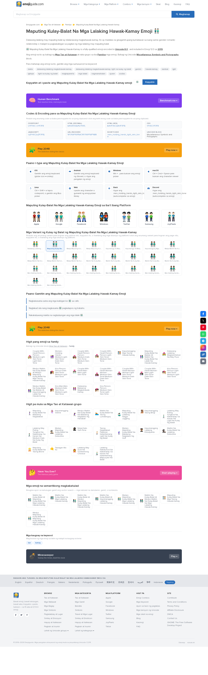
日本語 (121, 582)
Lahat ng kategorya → (84, 630)
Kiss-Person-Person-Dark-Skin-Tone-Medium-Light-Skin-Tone (58, 372)
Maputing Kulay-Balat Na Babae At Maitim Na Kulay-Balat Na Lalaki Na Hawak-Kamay (149, 357)
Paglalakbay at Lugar (53, 614)
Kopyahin (150, 82)
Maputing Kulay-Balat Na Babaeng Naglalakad (37, 413)
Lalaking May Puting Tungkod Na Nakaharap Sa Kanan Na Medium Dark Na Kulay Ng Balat (36, 435)
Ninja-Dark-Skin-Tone (80, 429)
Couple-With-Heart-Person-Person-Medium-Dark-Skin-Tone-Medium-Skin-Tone (81, 357)
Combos (128, 4)
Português (87, 582)
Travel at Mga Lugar (83, 614)
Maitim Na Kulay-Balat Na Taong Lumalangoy (104, 413)
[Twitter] (21, 615)
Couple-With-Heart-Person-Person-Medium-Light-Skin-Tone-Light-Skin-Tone (36, 357)
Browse (74, 4)
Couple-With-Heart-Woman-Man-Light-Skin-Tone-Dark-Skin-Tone (148, 373)
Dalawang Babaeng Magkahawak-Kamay (81, 389)
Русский (99, 582)
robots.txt (191, 643)
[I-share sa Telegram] (203, 341)
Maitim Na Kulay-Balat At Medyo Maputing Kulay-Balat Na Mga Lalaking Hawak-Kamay (82, 501)
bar (29, 543)
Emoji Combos (142, 598)
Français (51, 582)
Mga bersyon (144, 4)
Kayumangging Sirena (59, 411)
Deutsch (40, 582)
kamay (38, 543)
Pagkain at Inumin (52, 626)
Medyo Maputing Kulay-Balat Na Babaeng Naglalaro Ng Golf (126, 433)
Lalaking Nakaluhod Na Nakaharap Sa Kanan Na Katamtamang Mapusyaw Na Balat (104, 453)
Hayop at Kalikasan (52, 622)
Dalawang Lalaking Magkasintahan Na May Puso (171, 354)
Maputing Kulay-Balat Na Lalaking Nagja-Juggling (126, 414)
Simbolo (78, 610)
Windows (110, 610)
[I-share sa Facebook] (203, 314)
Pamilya (68, 25)
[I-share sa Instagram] (203, 348)
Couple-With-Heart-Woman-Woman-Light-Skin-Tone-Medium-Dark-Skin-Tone (126, 373)
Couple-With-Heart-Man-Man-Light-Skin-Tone (81, 371)
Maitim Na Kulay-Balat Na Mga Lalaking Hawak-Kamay (59, 498)
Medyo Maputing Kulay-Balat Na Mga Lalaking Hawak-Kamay (126, 499)
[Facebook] (15, 615)
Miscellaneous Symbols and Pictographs (159, 135)
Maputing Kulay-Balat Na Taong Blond (37, 449)
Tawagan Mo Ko (58, 448)
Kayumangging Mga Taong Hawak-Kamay (126, 353)
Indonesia (158, 582)
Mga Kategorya (92, 4)
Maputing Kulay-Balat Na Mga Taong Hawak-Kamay (171, 498)
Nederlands (74, 582)
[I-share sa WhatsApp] (203, 334)
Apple (108, 598)
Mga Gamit (79, 602)
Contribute (172, 598)
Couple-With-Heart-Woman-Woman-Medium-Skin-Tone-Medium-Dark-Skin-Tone (104, 374)
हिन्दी (148, 582)
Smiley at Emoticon (83, 618)
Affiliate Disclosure (175, 610)
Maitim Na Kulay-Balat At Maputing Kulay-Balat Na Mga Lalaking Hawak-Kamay (37, 500)
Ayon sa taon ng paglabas (148, 606)
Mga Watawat (50, 602)
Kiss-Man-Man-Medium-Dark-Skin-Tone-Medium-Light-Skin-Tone (59, 390)
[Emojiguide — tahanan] (16, 595)
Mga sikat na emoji (144, 614)
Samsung (110, 618)
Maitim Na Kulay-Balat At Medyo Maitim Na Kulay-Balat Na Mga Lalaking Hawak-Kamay (149, 501)
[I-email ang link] (203, 361)
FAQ (188, 4)
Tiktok (108, 626)
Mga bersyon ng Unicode (147, 610)
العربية (140, 582)
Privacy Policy (173, 606)
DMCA (170, 614)
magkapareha (68, 73)
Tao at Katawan (51, 598)
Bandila (78, 606)
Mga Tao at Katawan (52, 25)
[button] (44, 124)
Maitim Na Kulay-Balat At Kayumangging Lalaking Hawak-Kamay (104, 499)
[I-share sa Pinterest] (203, 327)
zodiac (122, 73)
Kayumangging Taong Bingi (149, 411)
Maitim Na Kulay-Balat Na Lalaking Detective (171, 431)
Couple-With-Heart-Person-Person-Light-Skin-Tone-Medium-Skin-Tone (103, 356)
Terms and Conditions (177, 602)
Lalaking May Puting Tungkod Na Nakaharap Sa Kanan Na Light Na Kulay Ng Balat (171, 416)
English (18, 582)
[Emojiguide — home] (30, 4)
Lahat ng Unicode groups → (56, 630)
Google (109, 602)
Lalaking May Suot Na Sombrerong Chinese (81, 450)
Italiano (61, 582)
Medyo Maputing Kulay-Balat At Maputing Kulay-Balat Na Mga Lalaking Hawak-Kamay (37, 518)
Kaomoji (177, 4)
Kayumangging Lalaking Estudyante (149, 430)
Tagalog (169, 582)
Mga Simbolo (50, 610)
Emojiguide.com (33, 25)
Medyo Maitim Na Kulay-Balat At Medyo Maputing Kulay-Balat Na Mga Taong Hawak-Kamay (37, 374)
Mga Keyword (142, 602)
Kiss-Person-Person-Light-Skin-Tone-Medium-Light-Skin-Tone (171, 372)
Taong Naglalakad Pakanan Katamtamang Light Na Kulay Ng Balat (104, 433)
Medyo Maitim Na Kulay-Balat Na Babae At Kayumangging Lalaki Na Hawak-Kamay (37, 391)
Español (28, 582)
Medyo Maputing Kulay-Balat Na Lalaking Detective (59, 432)
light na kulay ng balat (48, 73)
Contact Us (172, 618)
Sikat (158, 4)
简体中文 (111, 582)
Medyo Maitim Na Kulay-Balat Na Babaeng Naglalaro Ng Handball (82, 414)
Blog (167, 4)
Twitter (108, 614)
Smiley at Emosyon (52, 618)
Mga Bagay (49, 606)
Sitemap (182, 643)
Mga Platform (111, 4)
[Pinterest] (27, 615)
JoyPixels (110, 622)
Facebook (110, 606)
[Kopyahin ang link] (203, 354)
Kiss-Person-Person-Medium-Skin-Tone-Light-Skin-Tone (103, 390)
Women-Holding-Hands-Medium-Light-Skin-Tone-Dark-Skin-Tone (58, 357)
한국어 (131, 582)
